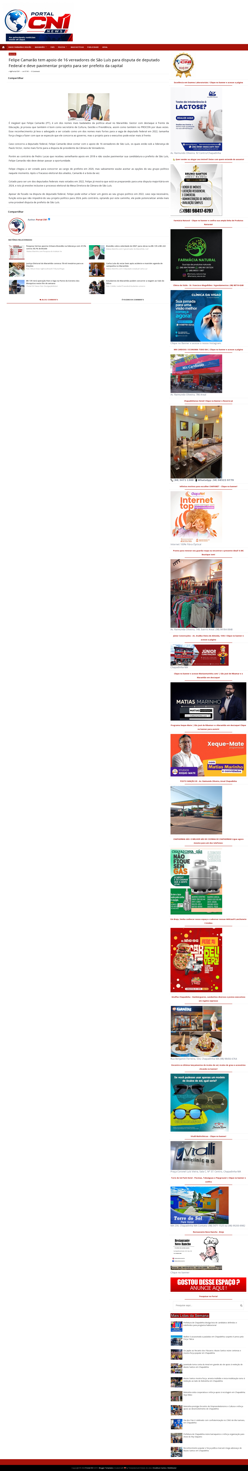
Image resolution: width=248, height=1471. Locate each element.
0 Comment (35, 71)
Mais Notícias (77, 47)
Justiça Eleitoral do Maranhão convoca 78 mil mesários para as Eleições (54, 264)
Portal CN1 (41, 219)
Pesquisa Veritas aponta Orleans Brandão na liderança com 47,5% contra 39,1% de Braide (56, 247)
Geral (105, 47)
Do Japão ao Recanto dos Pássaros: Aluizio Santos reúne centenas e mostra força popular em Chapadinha (212, 1351)
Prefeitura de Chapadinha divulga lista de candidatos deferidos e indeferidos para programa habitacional (210, 1323)
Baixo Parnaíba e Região (20, 47)
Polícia (62, 47)
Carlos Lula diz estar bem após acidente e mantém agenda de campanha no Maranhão (134, 264)
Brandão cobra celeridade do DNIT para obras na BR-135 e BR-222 (136, 246)
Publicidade (93, 47)
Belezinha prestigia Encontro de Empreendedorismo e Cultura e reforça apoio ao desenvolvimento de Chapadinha (213, 1407)
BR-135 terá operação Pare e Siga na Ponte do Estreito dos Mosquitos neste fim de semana (52, 282)
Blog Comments (49, 299)
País (52, 47)
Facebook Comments (133, 299)
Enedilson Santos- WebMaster (165, 1468)
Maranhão (41, 47)
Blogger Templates (106, 1468)
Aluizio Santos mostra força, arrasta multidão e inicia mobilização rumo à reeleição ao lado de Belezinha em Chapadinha (214, 1379)
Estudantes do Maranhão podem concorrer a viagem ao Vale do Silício (135, 282)
